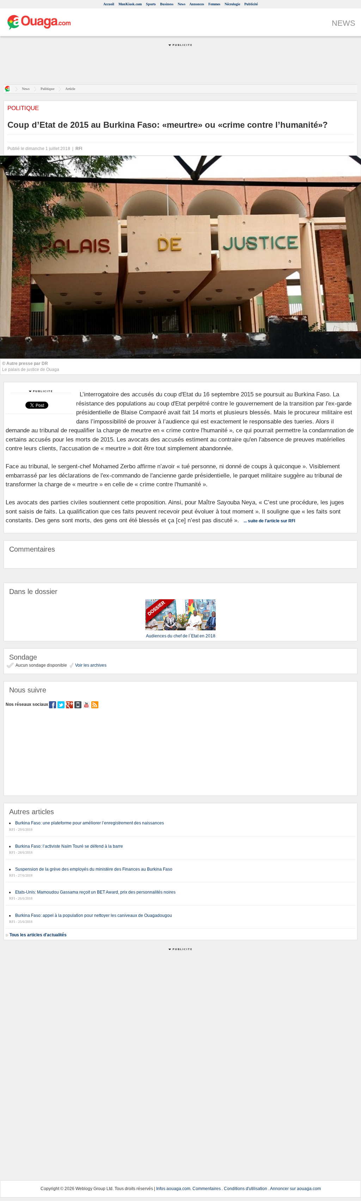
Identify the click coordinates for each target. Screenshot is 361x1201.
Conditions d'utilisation (245, 1188)
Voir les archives (90, 665)
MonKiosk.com (130, 4)
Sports (151, 4)
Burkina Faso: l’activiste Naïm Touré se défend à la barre (69, 846)
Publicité (251, 4)
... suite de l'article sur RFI (269, 520)
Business (166, 4)
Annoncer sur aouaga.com (295, 1188)
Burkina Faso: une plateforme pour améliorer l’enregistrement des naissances (89, 823)
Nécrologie (232, 4)
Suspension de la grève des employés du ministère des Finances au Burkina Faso (93, 869)
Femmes (214, 4)
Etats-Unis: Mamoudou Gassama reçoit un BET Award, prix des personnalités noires (95, 892)
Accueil (108, 4)
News (181, 4)
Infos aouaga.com (173, 1188)
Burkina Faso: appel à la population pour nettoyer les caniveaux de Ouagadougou (93, 915)
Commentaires (206, 1188)
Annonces (196, 4)
